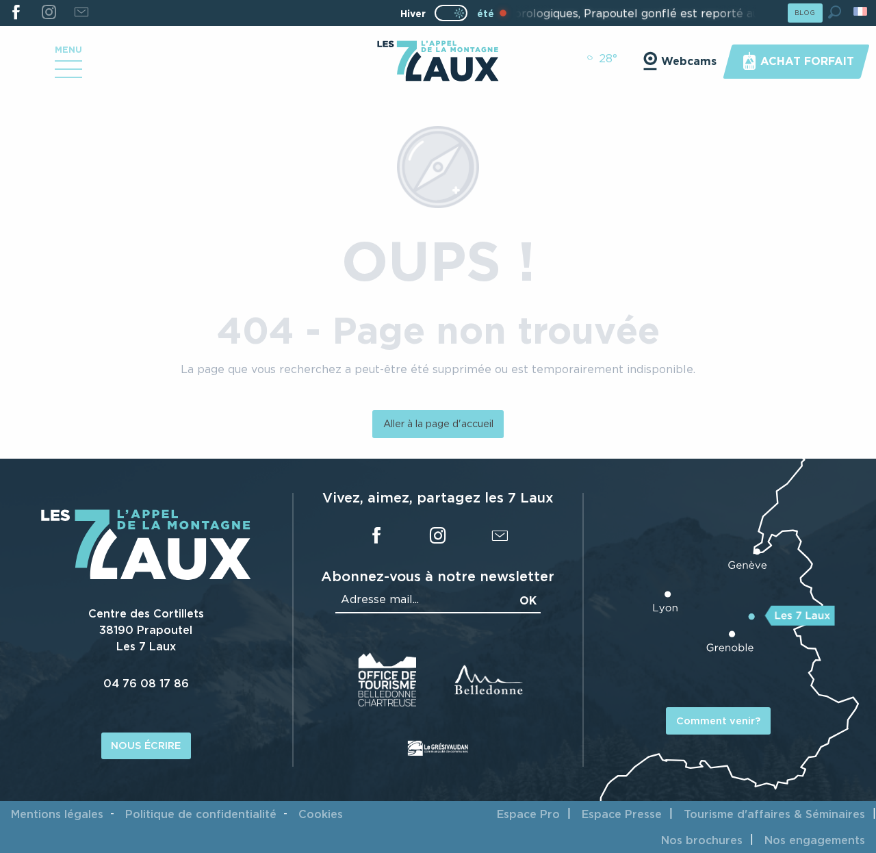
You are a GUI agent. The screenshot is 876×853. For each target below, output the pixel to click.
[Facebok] (16, 13)
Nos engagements (814, 840)
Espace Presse (622, 814)
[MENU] (68, 74)
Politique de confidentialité (200, 814)
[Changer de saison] (455, 13)
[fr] (861, 11)
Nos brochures (702, 840)
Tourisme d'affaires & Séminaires (774, 814)
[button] (835, 12)
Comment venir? (718, 720)
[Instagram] (48, 13)
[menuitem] (437, 62)
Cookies (320, 814)
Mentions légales (57, 814)
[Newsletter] (81, 13)
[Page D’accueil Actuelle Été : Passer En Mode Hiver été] (451, 13)
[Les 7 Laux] (146, 576)
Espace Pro (528, 814)
